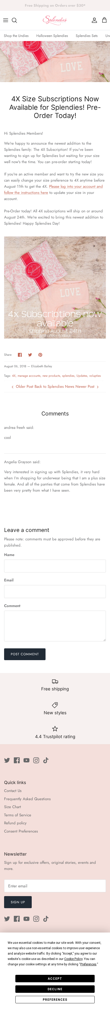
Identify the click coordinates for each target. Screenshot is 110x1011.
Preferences (55, 1000)
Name (9, 555)
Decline (55, 989)
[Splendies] (55, 20)
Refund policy (15, 823)
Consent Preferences (21, 831)
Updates (81, 375)
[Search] (17, 20)
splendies (68, 375)
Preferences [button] (88, 964)
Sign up (18, 902)
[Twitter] (7, 760)
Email (9, 580)
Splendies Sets (87, 35)
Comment (12, 606)
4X (14, 375)
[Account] (93, 20)
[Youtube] (26, 760)
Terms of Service (17, 815)
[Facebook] (17, 760)
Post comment (25, 654)
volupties (95, 375)
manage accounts (29, 375)
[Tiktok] (46, 760)
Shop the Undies (16, 35)
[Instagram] (36, 760)
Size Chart (12, 807)
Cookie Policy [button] (73, 959)
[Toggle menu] (5, 20)
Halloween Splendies (52, 35)
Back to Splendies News (54, 386)
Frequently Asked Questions (27, 799)
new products (51, 375)
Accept (55, 978)
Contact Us (12, 791)
